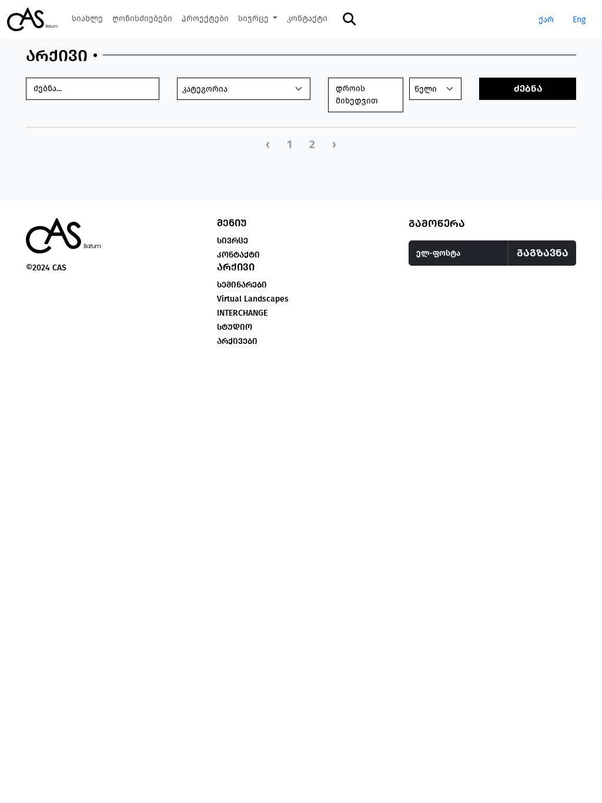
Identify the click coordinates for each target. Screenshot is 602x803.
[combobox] (243, 89)
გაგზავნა (542, 252)
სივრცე (232, 241)
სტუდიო (234, 327)
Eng (579, 20)
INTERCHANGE (242, 313)
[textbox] (244, 89)
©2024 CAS (46, 268)
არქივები (237, 341)
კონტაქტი (238, 255)
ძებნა (528, 88)
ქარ (546, 20)
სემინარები (242, 285)
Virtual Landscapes (253, 299)
